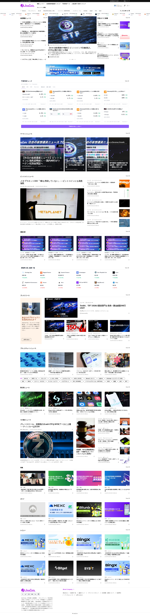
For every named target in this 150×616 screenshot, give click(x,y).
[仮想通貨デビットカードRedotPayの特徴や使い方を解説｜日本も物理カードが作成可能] (125, 35)
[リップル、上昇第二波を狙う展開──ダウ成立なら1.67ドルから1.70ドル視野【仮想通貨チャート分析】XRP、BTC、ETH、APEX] (32, 243)
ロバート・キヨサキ (39, 381)
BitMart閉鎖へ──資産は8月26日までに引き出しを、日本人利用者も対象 (116, 411)
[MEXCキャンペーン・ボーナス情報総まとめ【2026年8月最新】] (125, 46)
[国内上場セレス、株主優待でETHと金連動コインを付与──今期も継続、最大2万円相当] (117, 359)
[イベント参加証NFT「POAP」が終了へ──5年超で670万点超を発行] (125, 460)
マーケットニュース (24, 25)
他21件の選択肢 (52, 100)
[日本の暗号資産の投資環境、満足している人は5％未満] (117, 478)
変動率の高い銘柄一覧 (28, 268)
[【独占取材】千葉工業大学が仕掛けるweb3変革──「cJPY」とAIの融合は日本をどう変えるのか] (32, 478)
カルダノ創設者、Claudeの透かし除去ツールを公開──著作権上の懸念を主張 (108, 421)
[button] (124, 5)
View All (45, 17)
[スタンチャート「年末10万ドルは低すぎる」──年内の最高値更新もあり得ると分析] (124, 223)
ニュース (31, 25)
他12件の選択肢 (80, 118)
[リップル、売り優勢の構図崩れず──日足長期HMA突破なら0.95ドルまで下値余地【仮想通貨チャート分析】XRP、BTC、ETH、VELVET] (117, 243)
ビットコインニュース (26, 176)
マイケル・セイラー (53, 381)
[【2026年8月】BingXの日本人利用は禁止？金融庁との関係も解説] (89, 541)
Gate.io (26, 378)
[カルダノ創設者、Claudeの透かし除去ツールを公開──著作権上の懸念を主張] (125, 421)
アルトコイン (25, 429)
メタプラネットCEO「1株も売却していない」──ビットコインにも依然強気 (51, 182)
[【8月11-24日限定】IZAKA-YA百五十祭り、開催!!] (76, 326)
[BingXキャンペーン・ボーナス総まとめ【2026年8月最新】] (117, 568)
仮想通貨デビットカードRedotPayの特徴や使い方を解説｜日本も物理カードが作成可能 (107, 34)
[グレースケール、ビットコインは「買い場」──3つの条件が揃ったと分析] (124, 213)
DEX (23, 381)
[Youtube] (125, 10)
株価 (115, 381)
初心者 (39, 10)
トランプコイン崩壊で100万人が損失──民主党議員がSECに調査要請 (108, 450)
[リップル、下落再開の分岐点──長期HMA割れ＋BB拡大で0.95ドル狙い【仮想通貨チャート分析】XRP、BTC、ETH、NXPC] (89, 243)
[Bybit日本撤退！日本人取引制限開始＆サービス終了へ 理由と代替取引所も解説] (89, 568)
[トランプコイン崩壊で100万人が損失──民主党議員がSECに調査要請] (125, 450)
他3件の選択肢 (25, 99)
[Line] (124, 10)
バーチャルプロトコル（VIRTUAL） (94, 381)
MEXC (29, 381)
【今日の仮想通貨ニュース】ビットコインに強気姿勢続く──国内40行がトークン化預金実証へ (42, 160)
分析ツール (34, 378)
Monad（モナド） (90, 378)
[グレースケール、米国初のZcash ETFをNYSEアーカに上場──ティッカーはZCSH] (46, 445)
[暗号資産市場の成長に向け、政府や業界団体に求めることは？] (89, 478)
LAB (120, 381)
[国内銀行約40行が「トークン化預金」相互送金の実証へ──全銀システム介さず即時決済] (32, 359)
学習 (98, 22)
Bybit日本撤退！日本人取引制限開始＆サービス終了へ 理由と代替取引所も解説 (89, 580)
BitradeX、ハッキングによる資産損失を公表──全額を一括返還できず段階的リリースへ (32, 411)
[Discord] (129, 10)
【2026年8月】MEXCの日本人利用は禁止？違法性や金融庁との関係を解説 (32, 580)
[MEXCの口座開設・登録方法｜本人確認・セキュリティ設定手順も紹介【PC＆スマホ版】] (60, 509)
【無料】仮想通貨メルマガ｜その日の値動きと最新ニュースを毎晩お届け (107, 24)
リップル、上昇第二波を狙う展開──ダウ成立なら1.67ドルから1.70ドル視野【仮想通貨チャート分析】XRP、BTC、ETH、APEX (32, 256)
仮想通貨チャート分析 (30, 252)
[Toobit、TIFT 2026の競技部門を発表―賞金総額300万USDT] (61, 308)
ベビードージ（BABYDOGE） (64, 10)
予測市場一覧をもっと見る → (75, 126)
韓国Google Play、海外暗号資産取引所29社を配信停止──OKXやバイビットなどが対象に (89, 411)
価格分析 (23, 232)
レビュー (102, 43)
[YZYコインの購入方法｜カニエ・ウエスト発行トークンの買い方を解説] (32, 509)
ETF (21, 429)
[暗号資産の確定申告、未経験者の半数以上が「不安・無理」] (60, 478)
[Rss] (127, 10)
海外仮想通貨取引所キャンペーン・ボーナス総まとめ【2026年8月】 (107, 55)
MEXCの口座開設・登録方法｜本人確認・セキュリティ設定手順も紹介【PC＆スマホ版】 (60, 521)
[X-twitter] (120, 10)
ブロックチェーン (32, 10)
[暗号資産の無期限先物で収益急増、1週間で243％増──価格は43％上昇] (119, 154)
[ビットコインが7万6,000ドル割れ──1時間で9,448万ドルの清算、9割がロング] (124, 203)
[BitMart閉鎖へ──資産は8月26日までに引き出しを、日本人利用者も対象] (117, 399)
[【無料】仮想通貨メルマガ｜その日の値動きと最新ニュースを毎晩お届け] (125, 25)
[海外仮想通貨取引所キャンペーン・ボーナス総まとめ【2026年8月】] (125, 56)
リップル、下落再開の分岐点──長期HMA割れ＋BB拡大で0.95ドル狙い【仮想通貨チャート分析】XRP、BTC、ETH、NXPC (89, 256)
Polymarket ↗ (43, 104)
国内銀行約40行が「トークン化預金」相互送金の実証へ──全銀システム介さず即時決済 (32, 371)
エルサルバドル (66, 378)
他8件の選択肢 (107, 117)
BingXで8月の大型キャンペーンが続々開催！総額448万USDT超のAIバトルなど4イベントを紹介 (119, 337)
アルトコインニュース (29, 53)
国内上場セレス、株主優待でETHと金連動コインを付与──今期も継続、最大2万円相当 (117, 371)
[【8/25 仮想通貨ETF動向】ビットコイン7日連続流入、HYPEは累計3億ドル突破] (75, 154)
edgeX (91, 10)
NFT (126, 381)
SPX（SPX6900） (77, 381)
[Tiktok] (122, 10)
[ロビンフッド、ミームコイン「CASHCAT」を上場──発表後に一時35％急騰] (125, 441)
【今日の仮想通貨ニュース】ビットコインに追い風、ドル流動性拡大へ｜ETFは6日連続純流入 (96, 164)
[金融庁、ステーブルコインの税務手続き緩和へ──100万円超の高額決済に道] (60, 359)
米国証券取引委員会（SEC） (49, 10)
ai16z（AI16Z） (78, 378)
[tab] (23, 87)
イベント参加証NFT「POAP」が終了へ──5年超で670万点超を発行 (108, 459)
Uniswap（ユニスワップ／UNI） (115, 378)
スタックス (43, 378)
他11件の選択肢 (107, 100)
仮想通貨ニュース (25, 18)
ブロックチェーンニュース (28, 348)
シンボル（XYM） (54, 378)
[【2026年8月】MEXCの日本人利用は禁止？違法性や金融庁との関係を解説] (32, 568)
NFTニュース (105, 428)
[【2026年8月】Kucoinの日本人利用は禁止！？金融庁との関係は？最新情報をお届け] (117, 541)
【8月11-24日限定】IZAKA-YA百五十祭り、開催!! (75, 336)
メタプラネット (65, 381)
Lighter (101, 378)
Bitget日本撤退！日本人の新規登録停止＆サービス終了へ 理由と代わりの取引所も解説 (60, 580)
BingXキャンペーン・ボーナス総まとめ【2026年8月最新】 (117, 580)
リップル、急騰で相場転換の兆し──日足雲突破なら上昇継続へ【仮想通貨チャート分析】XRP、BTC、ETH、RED (60, 256)
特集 (21, 467)
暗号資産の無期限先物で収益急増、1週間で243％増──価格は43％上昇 (119, 165)
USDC (108, 381)
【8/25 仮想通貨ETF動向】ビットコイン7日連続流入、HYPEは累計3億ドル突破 (33, 41)
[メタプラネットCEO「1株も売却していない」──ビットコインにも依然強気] (52, 204)
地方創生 (85, 10)
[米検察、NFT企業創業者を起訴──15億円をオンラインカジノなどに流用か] (85, 433)
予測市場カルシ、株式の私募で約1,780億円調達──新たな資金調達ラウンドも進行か (33, 32)
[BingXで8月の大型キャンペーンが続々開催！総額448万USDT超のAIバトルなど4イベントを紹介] (120, 326)
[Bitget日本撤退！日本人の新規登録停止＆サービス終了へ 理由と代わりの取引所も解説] (60, 568)
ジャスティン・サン (77, 10)
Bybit (100, 10)
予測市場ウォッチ (26, 81)
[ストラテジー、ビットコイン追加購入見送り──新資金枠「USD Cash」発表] (124, 184)
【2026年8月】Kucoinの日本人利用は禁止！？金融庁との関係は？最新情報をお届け (117, 553)
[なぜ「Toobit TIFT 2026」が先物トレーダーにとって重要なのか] (98, 326)
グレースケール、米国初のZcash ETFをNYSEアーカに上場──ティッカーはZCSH (72, 48)
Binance (24, 10)
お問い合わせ (26, 339)
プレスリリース (25, 295)
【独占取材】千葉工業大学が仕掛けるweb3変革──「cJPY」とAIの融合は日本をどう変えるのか (32, 490)
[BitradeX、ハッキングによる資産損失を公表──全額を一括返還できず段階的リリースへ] (32, 399)
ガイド (101, 22)
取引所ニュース (25, 387)
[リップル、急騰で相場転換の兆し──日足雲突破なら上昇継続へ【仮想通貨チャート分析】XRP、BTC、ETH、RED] (60, 243)
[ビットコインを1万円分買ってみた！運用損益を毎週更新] (60, 541)
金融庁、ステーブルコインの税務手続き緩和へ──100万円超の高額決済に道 (59, 371)
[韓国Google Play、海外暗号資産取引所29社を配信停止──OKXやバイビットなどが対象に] (89, 399)
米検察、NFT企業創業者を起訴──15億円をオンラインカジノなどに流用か (85, 452)
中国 (96, 10)
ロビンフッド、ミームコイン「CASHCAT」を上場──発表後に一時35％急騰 (108, 440)
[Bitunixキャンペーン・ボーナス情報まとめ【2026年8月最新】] (89, 509)
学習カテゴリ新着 (102, 18)
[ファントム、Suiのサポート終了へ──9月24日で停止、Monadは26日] (89, 359)
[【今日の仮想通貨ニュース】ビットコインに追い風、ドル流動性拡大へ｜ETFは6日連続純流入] (97, 154)
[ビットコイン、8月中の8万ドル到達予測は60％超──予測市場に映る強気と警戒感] (124, 193)
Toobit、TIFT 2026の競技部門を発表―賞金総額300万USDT (103, 306)
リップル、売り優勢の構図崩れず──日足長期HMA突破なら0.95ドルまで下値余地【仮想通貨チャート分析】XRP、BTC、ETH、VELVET (117, 256)
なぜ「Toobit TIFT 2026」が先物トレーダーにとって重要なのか (98, 336)
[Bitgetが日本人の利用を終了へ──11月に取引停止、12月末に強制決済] (60, 399)
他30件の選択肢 (80, 100)
